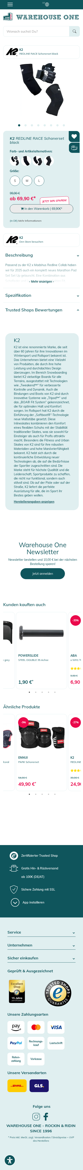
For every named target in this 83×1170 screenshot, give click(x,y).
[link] (41, 650)
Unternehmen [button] (19, 945)
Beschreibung (19, 255)
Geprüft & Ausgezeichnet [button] (30, 971)
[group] (41, 855)
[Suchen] (74, 31)
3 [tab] (32, 125)
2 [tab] (25, 125)
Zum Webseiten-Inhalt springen (21, 2)
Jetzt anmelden (42, 574)
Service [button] (14, 932)
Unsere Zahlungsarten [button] (27, 1014)
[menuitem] (15, 161)
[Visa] (55, 1027)
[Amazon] (15, 1027)
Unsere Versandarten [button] (26, 1073)
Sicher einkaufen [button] (22, 958)
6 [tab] (51, 125)
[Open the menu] (10, 4)
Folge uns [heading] (41, 1106)
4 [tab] (38, 125)
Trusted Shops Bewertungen (33, 309)
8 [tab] (64, 125)
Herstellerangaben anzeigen (34, 502)
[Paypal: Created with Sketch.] (15, 1043)
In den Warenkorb (43, 209)
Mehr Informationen (30, 220)
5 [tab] (45, 125)
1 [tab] (19, 125)
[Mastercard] (35, 1027)
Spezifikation (18, 295)
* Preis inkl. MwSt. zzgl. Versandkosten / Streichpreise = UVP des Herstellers (41, 1139)
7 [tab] (57, 125)
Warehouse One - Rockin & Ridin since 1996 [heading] (41, 1128)
